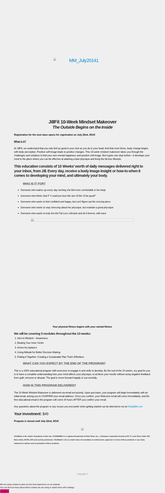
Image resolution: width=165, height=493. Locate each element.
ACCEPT (4, 491)
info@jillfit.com (135, 406)
